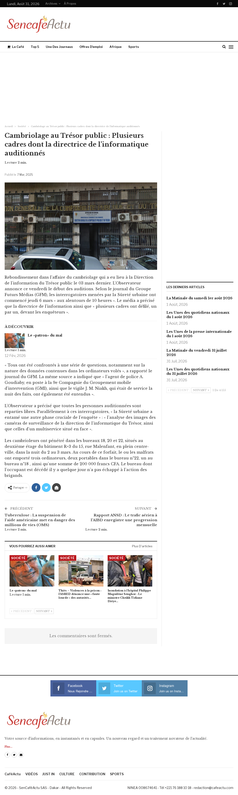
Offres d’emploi (91, 47)
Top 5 (35, 47)
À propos (70, 3)
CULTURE (67, 774)
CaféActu (13, 774)
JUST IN (48, 774)
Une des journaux (59, 47)
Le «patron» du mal (45, 335)
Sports (133, 47)
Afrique (115, 47)
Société (18, 558)
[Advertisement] (119, 87)
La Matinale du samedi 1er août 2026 (199, 298)
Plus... (8, 746)
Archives (51, 3)
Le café (18, 47)
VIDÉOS (31, 774)
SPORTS (117, 774)
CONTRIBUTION (92, 774)
